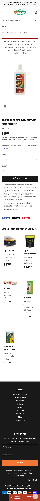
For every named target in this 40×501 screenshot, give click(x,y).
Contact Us (20, 420)
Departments (20, 397)
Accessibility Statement (23, 471)
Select (4, 154)
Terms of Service (12, 473)
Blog (20, 417)
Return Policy (19, 475)
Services (20, 400)
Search (9, 471)
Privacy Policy (27, 473)
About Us (20, 413)
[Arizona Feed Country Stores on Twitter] (29, 480)
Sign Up (20, 463)
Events (20, 407)
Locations (20, 410)
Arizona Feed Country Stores (22, 486)
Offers (20, 404)
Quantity (5, 166)
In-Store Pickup (20, 394)
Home (4, 26)
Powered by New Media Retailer (19, 488)
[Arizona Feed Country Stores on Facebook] (33, 480)
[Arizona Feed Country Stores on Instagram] (36, 480)
